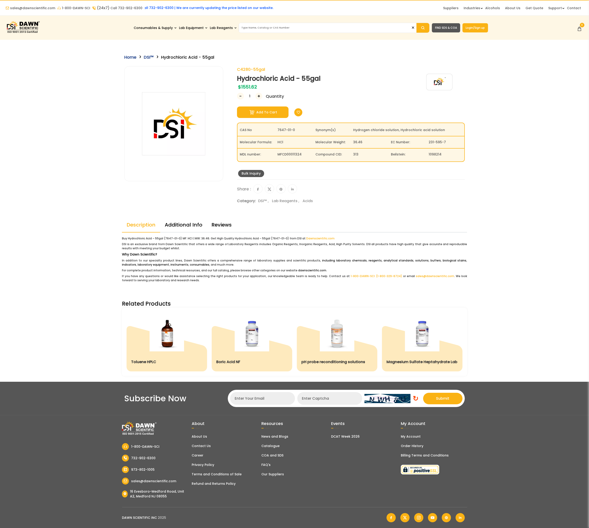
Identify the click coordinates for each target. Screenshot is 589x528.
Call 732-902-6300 (119, 8)
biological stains (454, 260)
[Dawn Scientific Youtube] (432, 517)
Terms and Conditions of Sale (217, 474)
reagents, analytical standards (391, 260)
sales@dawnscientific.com (32, 8)
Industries (472, 8)
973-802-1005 (143, 469)
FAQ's (266, 464)
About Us (512, 8)
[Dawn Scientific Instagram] (418, 517)
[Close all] (413, 27)
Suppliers (451, 8)
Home (130, 57)
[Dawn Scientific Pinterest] (446, 517)
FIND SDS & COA (446, 28)
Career (197, 455)
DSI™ (149, 57)
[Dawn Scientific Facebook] (391, 517)
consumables (199, 265)
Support (555, 8)
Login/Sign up (475, 28)
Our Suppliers (272, 474)
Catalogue (270, 446)
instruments (179, 265)
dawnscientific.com (312, 270)
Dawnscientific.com (320, 238)
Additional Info (183, 224)
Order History (412, 446)
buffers (435, 260)
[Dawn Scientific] (23, 32)
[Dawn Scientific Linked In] (460, 517)
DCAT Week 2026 (345, 436)
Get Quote (534, 8)
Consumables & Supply (153, 28)
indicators (129, 265)
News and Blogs (274, 436)
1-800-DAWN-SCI (76, 8)
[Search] (422, 28)
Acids (308, 201)
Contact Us (201, 446)
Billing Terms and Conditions (425, 455)
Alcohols (492, 8)
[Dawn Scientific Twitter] (405, 517)
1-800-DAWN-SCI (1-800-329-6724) (376, 276)
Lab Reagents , (286, 201)
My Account (411, 436)
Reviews (221, 224)
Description (141, 224)
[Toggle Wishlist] (298, 112)
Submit (442, 398)
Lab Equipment (191, 28)
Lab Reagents (221, 28)
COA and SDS (272, 455)
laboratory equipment (153, 265)
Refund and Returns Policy (214, 483)
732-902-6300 (143, 458)
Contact (574, 8)
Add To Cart (266, 112)
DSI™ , (264, 201)
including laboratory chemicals (344, 260)
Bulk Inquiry (251, 173)
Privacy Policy (203, 464)
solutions (422, 260)
